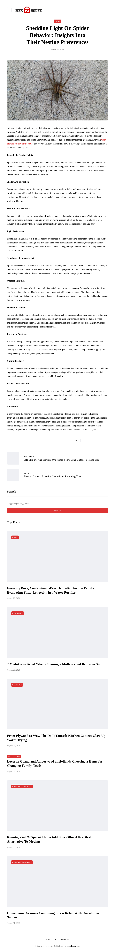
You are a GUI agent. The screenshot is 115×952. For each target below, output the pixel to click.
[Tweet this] (88, 440)
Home (57, 21)
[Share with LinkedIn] (95, 440)
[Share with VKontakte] (102, 440)
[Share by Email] (106, 440)
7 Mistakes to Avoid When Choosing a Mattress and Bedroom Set (53, 664)
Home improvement (22, 786)
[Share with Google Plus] (92, 440)
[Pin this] (99, 440)
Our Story (64, 939)
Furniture (17, 613)
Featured (17, 685)
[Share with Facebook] (85, 440)
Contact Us (51, 939)
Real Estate (14, 756)
